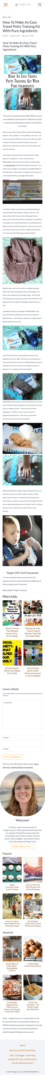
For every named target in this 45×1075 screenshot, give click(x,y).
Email (6, 749)
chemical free (10, 165)
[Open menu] (6, 5)
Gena (6, 36)
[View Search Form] (39, 4)
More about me (21, 846)
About (22, 1045)
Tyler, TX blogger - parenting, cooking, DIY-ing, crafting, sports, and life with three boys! (22, 1059)
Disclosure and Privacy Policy (22, 1050)
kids (9, 17)
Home (5, 17)
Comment (8, 702)
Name (7, 738)
